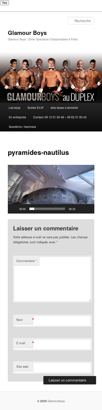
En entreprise (17, 117)
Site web (22, 366)
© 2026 (42, 401)
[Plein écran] (88, 208)
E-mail (24, 343)
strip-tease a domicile (64, 107)
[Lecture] (14, 208)
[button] (51, 189)
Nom (24, 320)
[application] (51, 189)
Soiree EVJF (36, 107)
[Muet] (80, 208)
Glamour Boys (27, 33)
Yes (4, 3)
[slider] (47, 209)
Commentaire (26, 260)
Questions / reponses (22, 126)
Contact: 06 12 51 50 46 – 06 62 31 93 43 (60, 117)
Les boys (14, 107)
